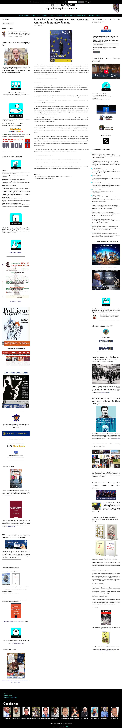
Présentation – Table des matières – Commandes (13, 621)
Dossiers (91, 15)
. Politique (94, 96)
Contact (6, 693)
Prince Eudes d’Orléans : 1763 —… (110, 161)
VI (98, 511)
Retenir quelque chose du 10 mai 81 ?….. (44, 178)
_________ (16, 498)
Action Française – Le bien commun (100, 99)
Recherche (100, 15)
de (96, 93)
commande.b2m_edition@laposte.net (106, 650)
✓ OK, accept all (72, 1)
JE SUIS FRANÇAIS (61, 5)
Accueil (21, 15)
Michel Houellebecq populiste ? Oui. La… (108, 233)
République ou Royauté (80, 15)
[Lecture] (93, 78)
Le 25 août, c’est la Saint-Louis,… (108, 154)
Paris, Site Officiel (101, 93)
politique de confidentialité (99, 49)
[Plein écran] (118, 78)
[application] (106, 71)
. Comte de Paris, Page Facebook (99, 95)
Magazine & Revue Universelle (104, 96)
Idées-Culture (68, 15)
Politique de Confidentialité (10, 697)
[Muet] (116, 78)
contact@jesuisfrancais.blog (18, 643)
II (119, 510)
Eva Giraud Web (65, 727)
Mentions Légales (8, 695)
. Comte (94, 93)
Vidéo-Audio (59, 15)
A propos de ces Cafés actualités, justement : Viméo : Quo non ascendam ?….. (53, 176)
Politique (26, 15)
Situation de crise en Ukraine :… (110, 205)
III (92, 511)
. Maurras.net (95, 98)
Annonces (44, 15)
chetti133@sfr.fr (104, 392)
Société (51, 15)
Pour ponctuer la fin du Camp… (111, 226)
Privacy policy (88, 2)
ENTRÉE (118, 438)
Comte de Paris (35, 15)
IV (95, 511)
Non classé (37, 174)
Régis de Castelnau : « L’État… (109, 170)
